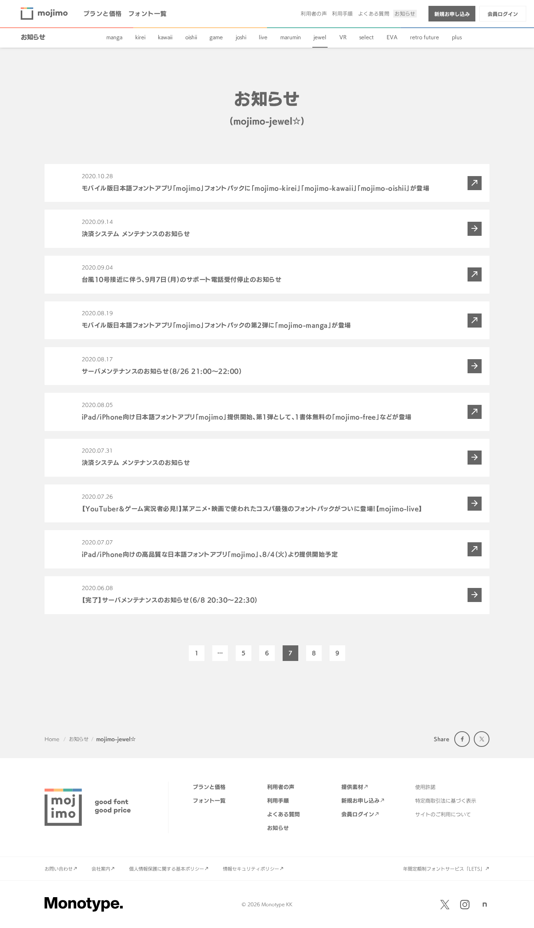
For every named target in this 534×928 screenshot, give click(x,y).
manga (114, 37)
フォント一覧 (147, 13)
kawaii (165, 37)
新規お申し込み (452, 14)
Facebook (462, 739)
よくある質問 (373, 14)
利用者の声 (314, 14)
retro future (424, 37)
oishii (191, 37)
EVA (392, 37)
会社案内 (100, 868)
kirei (140, 37)
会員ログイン (502, 14)
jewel (320, 37)
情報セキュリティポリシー (251, 868)
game (216, 37)
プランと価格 (102, 13)
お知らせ (405, 14)
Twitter (481, 739)
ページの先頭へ (518, 912)
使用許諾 (425, 787)
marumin (290, 37)
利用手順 (342, 14)
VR (343, 37)
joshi (241, 37)
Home (52, 739)
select (366, 37)
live (263, 37)
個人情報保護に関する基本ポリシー (166, 868)
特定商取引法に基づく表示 (445, 801)
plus (457, 37)
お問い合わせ (59, 868)
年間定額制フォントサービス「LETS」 (444, 868)
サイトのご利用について (443, 814)
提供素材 (352, 787)
